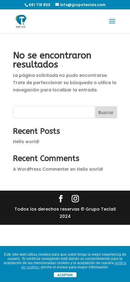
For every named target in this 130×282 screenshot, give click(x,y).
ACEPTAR (65, 275)
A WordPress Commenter (41, 169)
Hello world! (26, 142)
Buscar (106, 113)
